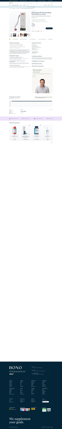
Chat (34, 75)
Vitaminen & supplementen (15, 5)
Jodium (21, 385)
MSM (42, 383)
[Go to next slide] (52, 142)
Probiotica (43, 385)
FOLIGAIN (43, 390)
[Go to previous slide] (50, 142)
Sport (21, 5)
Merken (24, 5)
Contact (49, 5)
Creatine (32, 384)
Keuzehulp (45, 5)
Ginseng (10, 392)
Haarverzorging (13, 8)
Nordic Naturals (44, 391)
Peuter (32, 391)
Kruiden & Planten (12, 388)
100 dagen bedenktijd (50, 0)
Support (52, 5)
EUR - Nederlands (45, 401)
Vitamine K (10, 385)
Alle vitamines (10, 386)
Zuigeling (32, 390)
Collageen (32, 383)
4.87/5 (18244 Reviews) (15, 0)
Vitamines (10, 380)
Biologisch (21, 390)
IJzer (20, 384)
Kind (31, 392)
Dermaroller (18, 8)
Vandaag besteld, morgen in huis (24, 0)
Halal (20, 391)
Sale (27, 5)
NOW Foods (43, 389)
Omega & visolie (44, 384)
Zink (20, 383)
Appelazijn (10, 391)
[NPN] (49, 410)
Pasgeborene (32, 389)
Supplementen (33, 380)
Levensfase (33, 388)
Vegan (21, 389)
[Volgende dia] (29, 22)
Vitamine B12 (10, 384)
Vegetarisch (21, 392)
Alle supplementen (33, 386)
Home (10, 5)
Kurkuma (10, 390)
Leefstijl (21, 388)
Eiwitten (32, 385)
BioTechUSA (43, 392)
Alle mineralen (21, 386)
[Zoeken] (37, 3)
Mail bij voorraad (50, 28)
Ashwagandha (10, 389)
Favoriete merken (44, 388)
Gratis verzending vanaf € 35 (33, 0)
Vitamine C (10, 383)
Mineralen (21, 380)
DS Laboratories (35, 45)
